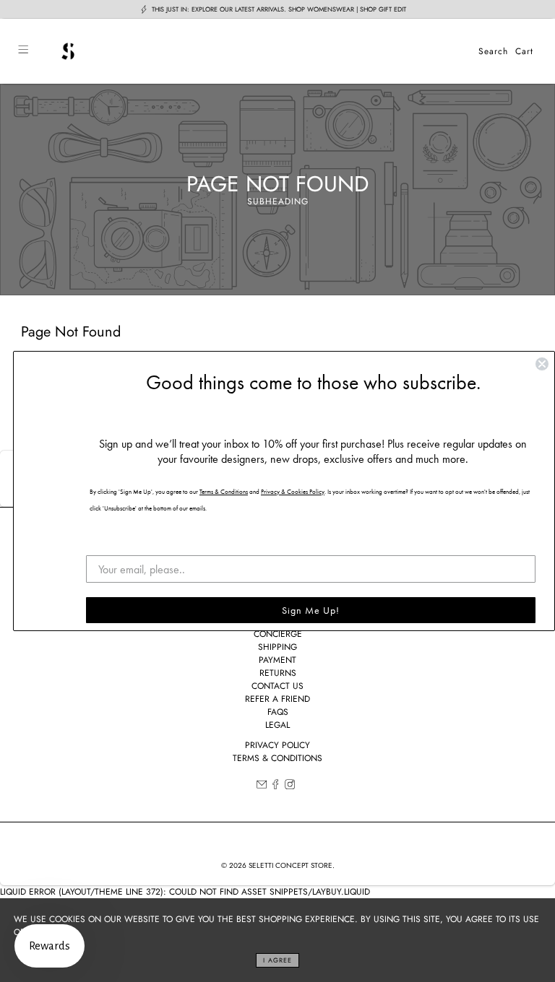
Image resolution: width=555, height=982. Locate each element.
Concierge (278, 633)
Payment (277, 659)
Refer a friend (277, 698)
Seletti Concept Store (290, 865)
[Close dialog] (542, 364)
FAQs (277, 711)
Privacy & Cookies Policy (292, 491)
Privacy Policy (277, 745)
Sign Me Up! (311, 610)
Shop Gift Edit (383, 9)
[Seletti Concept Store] (253, 51)
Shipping (277, 646)
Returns (277, 672)
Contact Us (277, 685)
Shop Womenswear (321, 9)
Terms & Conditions (277, 758)
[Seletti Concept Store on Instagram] (290, 786)
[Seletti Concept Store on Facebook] (275, 786)
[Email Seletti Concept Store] (262, 786)
